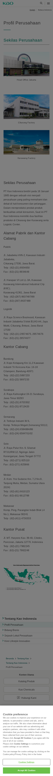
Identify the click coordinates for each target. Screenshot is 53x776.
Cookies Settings (26, 762)
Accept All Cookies (26, 770)
